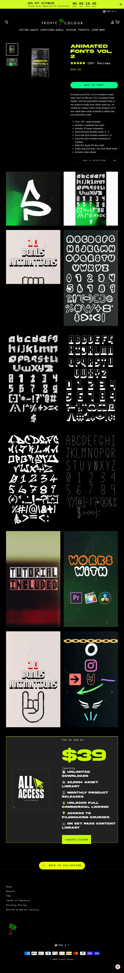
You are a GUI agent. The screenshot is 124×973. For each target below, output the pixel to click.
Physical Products (77, 29)
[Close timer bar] (120, 4)
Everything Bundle (52, 29)
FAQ (8, 895)
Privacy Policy (16, 905)
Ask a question (94, 160)
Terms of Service (18, 900)
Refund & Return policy (22, 909)
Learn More (98, 29)
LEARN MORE (76, 839)
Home (9, 886)
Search (10, 891)
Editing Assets (28, 29)
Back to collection (64, 865)
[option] (40, 63)
